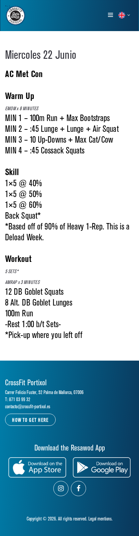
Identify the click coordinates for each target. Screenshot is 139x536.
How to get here (30, 420)
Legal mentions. (100, 519)
